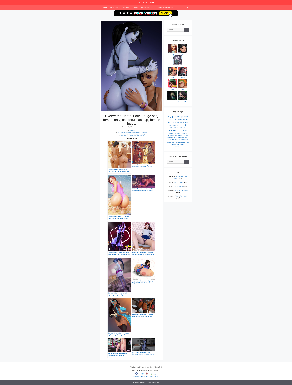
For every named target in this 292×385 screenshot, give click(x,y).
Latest (105, 7)
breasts (183, 125)
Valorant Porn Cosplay (181, 196)
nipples (185, 140)
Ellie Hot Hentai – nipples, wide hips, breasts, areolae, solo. (132, 134)
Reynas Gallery (178, 186)
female (134, 132)
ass (176, 119)
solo (174, 144)
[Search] (186, 30)
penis (180, 142)
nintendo (179, 140)
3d (178, 117)
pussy (184, 142)
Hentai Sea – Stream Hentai (165, 7)
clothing (177, 127)
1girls (173, 116)
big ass (182, 119)
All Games (126, 7)
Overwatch (132, 130)
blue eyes (173, 125)
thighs (186, 144)
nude (169, 142)
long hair (178, 137)
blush (177, 125)
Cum (181, 127)
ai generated (183, 117)
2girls (119, 132)
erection (184, 127)
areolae (172, 119)
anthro (169, 119)
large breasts (177, 135)
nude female (174, 142)
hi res (182, 133)
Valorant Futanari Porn (181, 190)
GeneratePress (155, 382)
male (175, 140)
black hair (182, 122)
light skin (173, 137)
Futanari (174, 133)
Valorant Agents (114, 7)
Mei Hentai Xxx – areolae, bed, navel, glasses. (132, 135)
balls (179, 119)
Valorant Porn (146, 3)
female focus (179, 130)
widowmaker (144, 132)
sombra (138, 132)
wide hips (178, 147)
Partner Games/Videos (147, 7)
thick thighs (180, 145)
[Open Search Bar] (188, 7)
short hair (170, 144)
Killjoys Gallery (178, 182)
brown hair (173, 127)
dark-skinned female (126, 132)
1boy (169, 117)
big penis (177, 122)
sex (188, 142)
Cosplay (136, 7)
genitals (178, 133)
